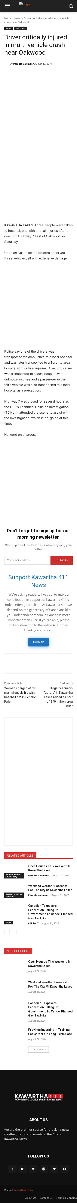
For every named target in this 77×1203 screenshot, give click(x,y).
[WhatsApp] (48, 74)
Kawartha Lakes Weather (14, 895)
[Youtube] (65, 1169)
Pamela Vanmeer (23, 63)
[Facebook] (8, 74)
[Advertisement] (38, 179)
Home (8, 18)
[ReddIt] (67, 74)
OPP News (20, 28)
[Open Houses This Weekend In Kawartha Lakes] (14, 871)
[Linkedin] (57, 74)
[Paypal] (33, 1169)
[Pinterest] (38, 74)
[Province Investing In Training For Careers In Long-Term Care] (14, 1035)
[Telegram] (28, 74)
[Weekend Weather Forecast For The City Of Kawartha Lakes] (14, 891)
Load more (37, 1049)
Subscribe (63, 560)
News (17, 18)
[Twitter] (18, 74)
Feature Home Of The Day (13, 875)
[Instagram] (23, 1169)
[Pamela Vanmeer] (7, 64)
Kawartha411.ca (23, 1190)
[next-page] (13, 931)
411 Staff (33, 923)
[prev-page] (7, 931)
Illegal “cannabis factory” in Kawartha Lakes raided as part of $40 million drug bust (58, 697)
